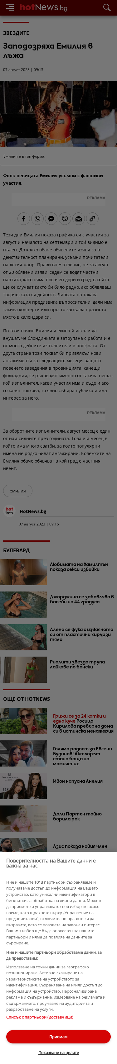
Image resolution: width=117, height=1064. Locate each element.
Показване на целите (58, 1052)
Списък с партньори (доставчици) (39, 1017)
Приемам (58, 1036)
